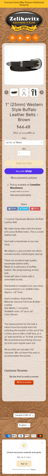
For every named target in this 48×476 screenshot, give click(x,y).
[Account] (20, 37)
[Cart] (28, 37)
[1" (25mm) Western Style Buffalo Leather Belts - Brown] (14, 92)
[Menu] (12, 37)
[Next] (42, 92)
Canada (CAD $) (23, 415)
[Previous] (6, 92)
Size (24, 138)
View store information (20, 195)
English (23, 425)
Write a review (24, 382)
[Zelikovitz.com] (24, 21)
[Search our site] (35, 37)
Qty (24, 149)
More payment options (24, 178)
